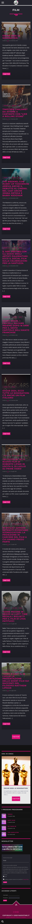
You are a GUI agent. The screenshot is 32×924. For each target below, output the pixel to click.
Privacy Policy (26, 879)
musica (14, 105)
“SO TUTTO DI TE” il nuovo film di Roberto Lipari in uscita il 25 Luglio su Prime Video (14, 464)
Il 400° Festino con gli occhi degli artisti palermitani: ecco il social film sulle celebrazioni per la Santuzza (15, 257)
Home (8, 917)
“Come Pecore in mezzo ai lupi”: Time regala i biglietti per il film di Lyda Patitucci (15, 616)
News (13, 31)
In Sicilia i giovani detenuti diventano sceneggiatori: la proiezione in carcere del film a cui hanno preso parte (15, 535)
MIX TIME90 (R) (12, 826)
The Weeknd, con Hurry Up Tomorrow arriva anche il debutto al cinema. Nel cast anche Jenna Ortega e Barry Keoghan (15, 188)
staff (8, 40)
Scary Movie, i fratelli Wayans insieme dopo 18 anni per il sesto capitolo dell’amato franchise (15, 327)
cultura (14, 247)
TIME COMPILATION (13, 832)
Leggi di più (6, 74)
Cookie (23, 917)
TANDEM (10, 814)
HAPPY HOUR (11, 820)
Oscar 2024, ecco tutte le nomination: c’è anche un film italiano (15, 394)
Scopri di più (16, 798)
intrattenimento (17, 455)
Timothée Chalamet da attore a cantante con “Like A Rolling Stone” (15, 113)
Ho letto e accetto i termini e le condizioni (16, 879)
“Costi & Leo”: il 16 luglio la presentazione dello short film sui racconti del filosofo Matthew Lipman (15, 681)
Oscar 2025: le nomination (11, 36)
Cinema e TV (6, 31)
